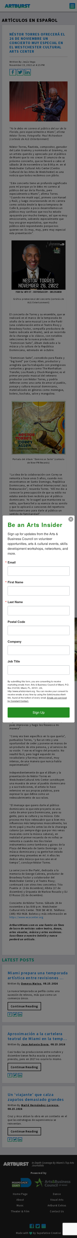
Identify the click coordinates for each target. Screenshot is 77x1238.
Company (14, 641)
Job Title (14, 661)
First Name (15, 582)
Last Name (15, 601)
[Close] (70, 519)
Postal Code (16, 621)
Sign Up (39, 712)
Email (12, 562)
